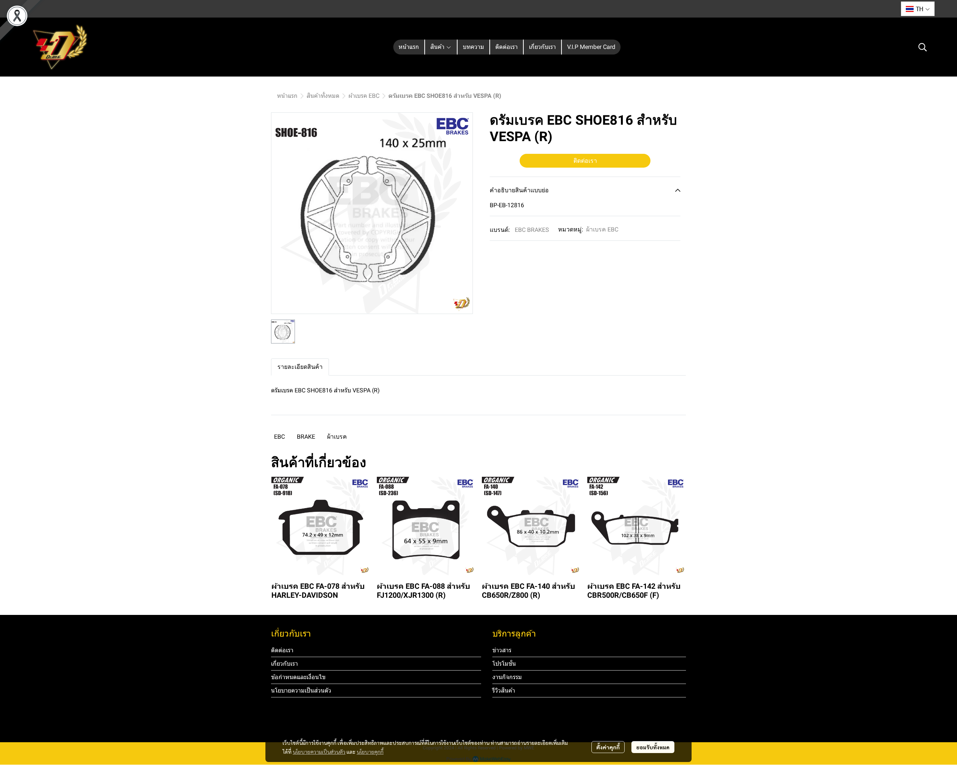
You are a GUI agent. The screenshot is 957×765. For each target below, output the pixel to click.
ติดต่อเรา (585, 160)
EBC (279, 436)
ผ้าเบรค (337, 436)
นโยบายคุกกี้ (370, 751)
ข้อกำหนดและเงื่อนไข (298, 677)
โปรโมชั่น (504, 663)
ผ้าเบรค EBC (363, 95)
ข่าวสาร (501, 650)
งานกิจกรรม (507, 677)
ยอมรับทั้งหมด (653, 747)
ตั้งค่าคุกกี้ (608, 747)
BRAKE (306, 436)
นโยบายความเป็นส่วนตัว (319, 751)
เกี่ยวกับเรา (284, 663)
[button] (918, 8)
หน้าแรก (287, 95)
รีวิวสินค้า (503, 690)
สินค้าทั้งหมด (323, 95)
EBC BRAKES (532, 229)
